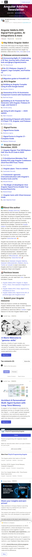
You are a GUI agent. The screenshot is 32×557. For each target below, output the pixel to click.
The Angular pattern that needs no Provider (13, 459)
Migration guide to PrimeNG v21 (16, 78)
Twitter (3, 265)
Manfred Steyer (8, 97)
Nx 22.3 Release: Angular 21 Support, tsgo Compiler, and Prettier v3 (15, 70)
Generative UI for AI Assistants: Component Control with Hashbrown (16, 94)
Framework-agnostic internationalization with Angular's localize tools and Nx (15, 177)
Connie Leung (7, 107)
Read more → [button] (6, 355)
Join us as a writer (16, 449)
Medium (20, 263)
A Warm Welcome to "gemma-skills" (11, 339)
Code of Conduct (11, 376)
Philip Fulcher (7, 75)
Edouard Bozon (8, 181)
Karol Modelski (7, 165)
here (21, 277)
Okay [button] (4, 554)
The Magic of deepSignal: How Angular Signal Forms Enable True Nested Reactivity (14, 187)
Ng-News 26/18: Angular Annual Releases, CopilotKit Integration (13, 466)
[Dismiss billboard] (30, 522)
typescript (11, 38)
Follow (16, 435)
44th (17, 51)
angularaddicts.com (27, 22)
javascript (18, 38)
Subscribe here (12, 238)
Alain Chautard (7, 115)
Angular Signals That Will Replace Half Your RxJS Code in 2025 (16, 151)
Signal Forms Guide (11, 130)
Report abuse (21, 376)
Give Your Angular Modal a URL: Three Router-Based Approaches (14, 474)
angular (3, 38)
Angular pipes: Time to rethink (15, 169)
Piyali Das (6, 155)
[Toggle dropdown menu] (30, 316)
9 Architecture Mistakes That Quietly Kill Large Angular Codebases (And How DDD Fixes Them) (16, 160)
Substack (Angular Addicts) (18, 261)
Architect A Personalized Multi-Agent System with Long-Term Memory (13, 403)
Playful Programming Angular (17, 454)
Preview (14, 371)
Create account (25, 2)
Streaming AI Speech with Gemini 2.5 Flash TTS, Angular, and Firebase (15, 120)
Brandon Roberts (8, 89)
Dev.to (26, 263)
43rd (21, 51)
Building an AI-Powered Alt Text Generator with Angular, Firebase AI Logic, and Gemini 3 (15, 103)
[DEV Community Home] (6, 2)
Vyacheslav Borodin (9, 171)
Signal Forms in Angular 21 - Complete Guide (13, 137)
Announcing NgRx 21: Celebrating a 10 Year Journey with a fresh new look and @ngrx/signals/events (16, 60)
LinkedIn (10, 265)
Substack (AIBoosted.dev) (9, 263)
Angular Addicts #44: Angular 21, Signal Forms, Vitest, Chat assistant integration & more (16, 284)
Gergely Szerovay (10, 19)
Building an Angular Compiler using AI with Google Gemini (14, 85)
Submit (6, 371)
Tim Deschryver (8, 65)
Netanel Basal (7, 192)
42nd (28, 51)
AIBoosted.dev (13, 255)
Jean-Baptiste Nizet (9, 200)
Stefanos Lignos (8, 133)
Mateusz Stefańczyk (9, 141)
